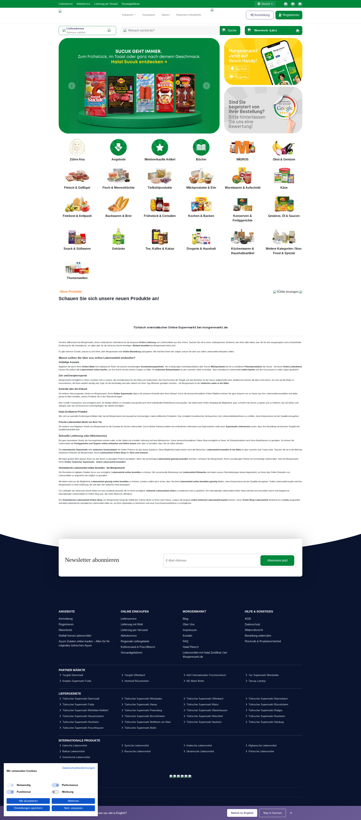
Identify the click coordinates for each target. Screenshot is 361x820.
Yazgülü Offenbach (134, 675)
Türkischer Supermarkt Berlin (140, 727)
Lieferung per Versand (106, 3)
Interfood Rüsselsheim (136, 681)
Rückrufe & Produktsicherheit (263, 641)
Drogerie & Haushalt (201, 248)
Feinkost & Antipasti (77, 215)
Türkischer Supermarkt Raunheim (266, 716)
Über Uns (189, 624)
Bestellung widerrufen (258, 635)
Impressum (190, 630)
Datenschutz (252, 624)
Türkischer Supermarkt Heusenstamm (83, 716)
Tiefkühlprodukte (160, 187)
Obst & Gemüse (284, 159)
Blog (185, 618)
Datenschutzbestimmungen (78, 768)
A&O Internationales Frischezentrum (206, 675)
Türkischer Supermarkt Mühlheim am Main (147, 722)
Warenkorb (65, 630)
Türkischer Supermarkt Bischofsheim (144, 716)
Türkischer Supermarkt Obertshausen (206, 710)
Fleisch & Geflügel (77, 187)
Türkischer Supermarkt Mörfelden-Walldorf (85, 710)
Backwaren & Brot (118, 215)
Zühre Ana (77, 159)
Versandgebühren (130, 3)
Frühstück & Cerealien (160, 215)
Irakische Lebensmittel (74, 745)
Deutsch (266, 3)
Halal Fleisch (191, 646)
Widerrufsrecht (254, 630)
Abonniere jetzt (277, 560)
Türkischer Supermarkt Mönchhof (204, 716)
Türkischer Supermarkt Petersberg (143, 710)
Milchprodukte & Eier (201, 187)
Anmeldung (262, 15)
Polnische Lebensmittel (261, 751)
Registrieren (290, 15)
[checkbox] (10, 785)
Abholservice (83, 3)
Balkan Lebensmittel (73, 751)
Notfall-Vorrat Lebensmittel (75, 635)
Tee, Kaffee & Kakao (160, 248)
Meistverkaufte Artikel (160, 159)
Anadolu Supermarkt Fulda (76, 681)
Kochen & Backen (201, 215)
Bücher (201, 159)
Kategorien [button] (128, 15)
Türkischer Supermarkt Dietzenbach (268, 698)
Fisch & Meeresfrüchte (118, 187)
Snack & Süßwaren (77, 248)
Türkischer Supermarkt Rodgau (265, 710)
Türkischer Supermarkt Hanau (140, 704)
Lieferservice (66, 3)
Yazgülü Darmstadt (72, 675)
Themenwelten (77, 278)
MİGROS (243, 159)
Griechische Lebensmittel (76, 757)
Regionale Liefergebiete (188, 15)
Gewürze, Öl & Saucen (284, 215)
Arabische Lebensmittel (199, 745)
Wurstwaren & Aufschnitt (242, 187)
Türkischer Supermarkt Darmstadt (80, 698)
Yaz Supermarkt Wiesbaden (263, 675)
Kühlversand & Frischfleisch (138, 646)
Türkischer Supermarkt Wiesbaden (143, 698)
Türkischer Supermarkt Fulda (78, 704)
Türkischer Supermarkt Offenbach (204, 698)
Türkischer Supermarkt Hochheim (80, 722)
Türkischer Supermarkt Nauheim (204, 722)
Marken (166, 15)
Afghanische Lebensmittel (262, 745)
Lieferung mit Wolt (132, 624)
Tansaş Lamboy (257, 681)
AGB (248, 618)
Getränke (118, 248)
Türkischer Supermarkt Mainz (202, 704)
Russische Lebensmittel (137, 751)
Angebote (118, 159)
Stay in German (272, 812)
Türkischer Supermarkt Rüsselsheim (268, 704)
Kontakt (187, 635)
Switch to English (242, 812)
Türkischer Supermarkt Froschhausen (82, 727)
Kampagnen (149, 15)
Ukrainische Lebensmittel (200, 751)
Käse (284, 187)
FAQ (185, 641)
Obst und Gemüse (139, 453)
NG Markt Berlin (195, 681)
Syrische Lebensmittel (136, 745)
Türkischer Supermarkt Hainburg (266, 722)
